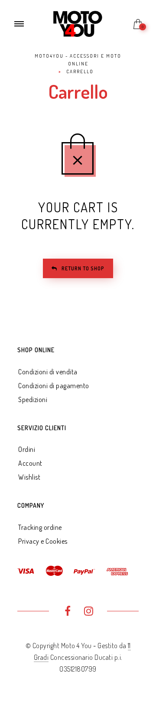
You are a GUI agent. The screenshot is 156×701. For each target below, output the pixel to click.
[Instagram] (88, 612)
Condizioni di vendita (48, 371)
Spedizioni (32, 399)
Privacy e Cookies (43, 541)
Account (30, 463)
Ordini (26, 449)
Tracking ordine (40, 527)
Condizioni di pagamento (53, 385)
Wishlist (29, 477)
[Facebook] (67, 612)
